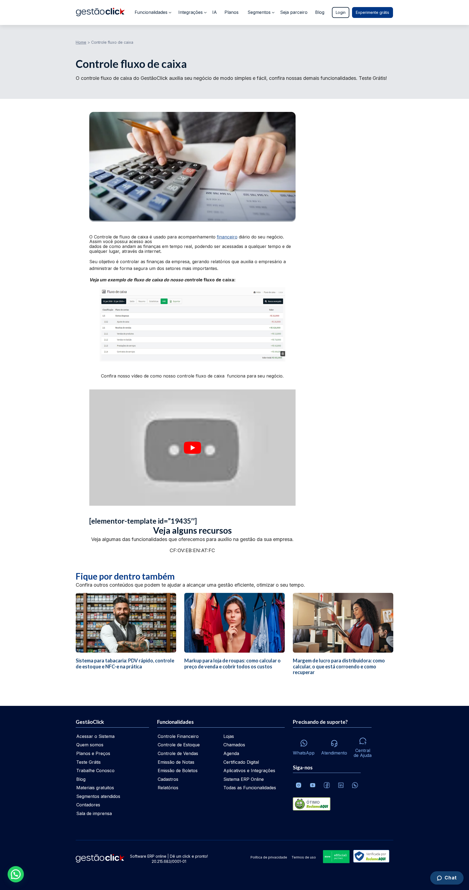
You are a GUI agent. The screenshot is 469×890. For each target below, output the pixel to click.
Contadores (88, 804)
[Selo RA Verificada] (370, 857)
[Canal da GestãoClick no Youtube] (312, 785)
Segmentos (259, 12)
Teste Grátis (88, 762)
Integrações (190, 12)
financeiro (227, 237)
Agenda (231, 753)
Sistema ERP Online (243, 779)
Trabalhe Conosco (95, 770)
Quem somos (89, 744)
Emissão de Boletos (178, 770)
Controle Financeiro (178, 736)
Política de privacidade (269, 857)
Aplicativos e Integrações (249, 770)
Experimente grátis (372, 12)
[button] (16, 874)
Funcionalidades (151, 12)
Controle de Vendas (178, 753)
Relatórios (168, 787)
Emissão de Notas (176, 762)
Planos (231, 12)
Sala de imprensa (94, 813)
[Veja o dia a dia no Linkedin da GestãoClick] (341, 785)
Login (341, 12)
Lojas (228, 736)
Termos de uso (303, 857)
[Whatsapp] (355, 785)
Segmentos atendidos (98, 796)
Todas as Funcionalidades (249, 787)
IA (214, 12)
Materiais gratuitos (95, 787)
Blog (319, 12)
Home (81, 42)
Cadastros (168, 779)
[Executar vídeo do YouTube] (192, 447)
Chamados (234, 744)
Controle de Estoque (179, 744)
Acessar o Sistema (95, 736)
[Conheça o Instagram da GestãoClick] (298, 785)
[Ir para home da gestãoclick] (100, 12)
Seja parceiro (294, 12)
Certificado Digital (241, 762)
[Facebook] (326, 785)
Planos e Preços (93, 753)
